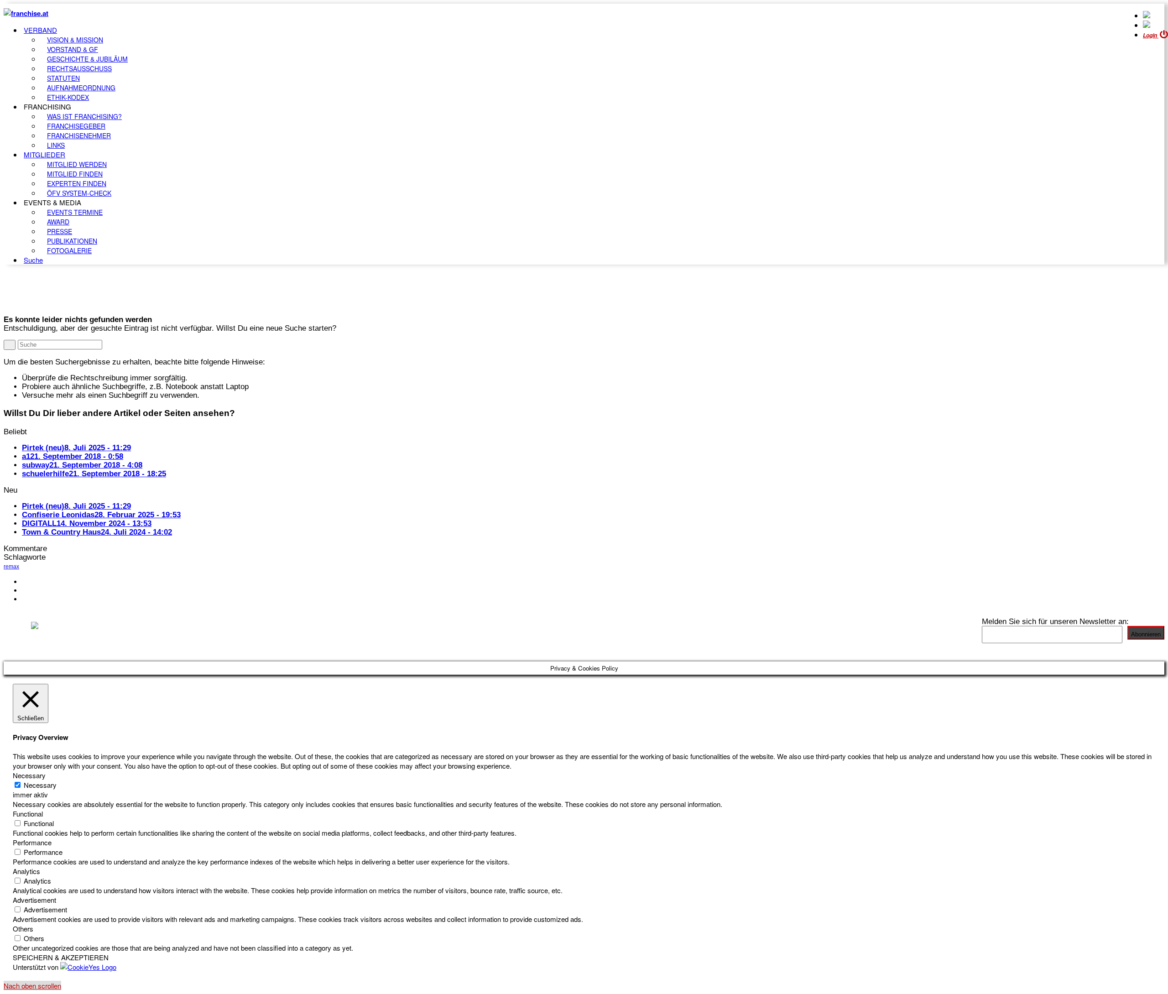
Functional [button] (28, 813)
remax (11, 566)
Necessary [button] (29, 775)
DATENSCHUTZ (50, 599)
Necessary (40, 785)
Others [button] (23, 928)
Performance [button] (32, 842)
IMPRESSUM (45, 590)
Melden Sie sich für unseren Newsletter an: (1055, 621)
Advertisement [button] (34, 900)
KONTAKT (39, 582)
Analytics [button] (26, 871)
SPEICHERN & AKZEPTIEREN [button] (61, 957)
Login (1150, 35)
